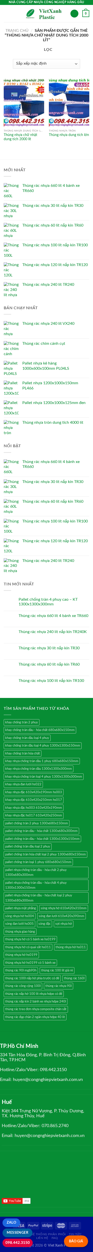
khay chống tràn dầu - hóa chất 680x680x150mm (40, 730)
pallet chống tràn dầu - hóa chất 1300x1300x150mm (42, 838)
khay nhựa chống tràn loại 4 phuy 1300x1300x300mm (43, 776)
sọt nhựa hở (63, 923)
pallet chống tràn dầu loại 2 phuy (27, 846)
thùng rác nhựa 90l (58, 985)
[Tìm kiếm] (74, 14)
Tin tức (75, 1234)
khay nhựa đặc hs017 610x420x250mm (33, 815)
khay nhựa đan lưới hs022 (23, 784)
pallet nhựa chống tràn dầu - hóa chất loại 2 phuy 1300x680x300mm (38, 898)
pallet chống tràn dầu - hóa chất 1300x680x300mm (41, 830)
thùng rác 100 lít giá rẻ (57, 970)
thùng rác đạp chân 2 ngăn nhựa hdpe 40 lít (35, 1017)
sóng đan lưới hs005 (19, 923)
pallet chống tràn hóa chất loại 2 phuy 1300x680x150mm (45, 854)
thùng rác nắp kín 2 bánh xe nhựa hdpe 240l (35, 1001)
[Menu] (7, 13)
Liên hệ (42, 1237)
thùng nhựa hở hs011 (71, 947)
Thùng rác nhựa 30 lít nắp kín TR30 (49, 648)
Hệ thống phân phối (48, 1234)
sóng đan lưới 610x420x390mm (61, 916)
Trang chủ (17, 31)
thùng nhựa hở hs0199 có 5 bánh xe (30, 962)
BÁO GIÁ (76, 1241)
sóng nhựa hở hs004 (19, 916)
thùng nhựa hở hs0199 (21, 954)
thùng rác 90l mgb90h (20, 970)
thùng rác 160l (74, 978)
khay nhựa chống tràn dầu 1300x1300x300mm (38, 768)
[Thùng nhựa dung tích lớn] (69, 102)
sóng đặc (44, 923)
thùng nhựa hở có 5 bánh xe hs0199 (30, 939)
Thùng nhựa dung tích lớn (69, 135)
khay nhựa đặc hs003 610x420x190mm (33, 807)
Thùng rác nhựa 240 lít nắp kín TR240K (53, 632)
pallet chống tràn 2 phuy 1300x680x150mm (36, 823)
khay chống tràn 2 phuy (21, 722)
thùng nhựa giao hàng (20, 931)
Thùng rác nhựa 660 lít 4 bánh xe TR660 (53, 616)
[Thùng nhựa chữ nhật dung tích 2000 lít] (24, 102)
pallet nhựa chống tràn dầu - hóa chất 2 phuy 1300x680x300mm (36, 872)
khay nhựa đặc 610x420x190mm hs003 (33, 792)
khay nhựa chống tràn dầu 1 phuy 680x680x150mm (41, 761)
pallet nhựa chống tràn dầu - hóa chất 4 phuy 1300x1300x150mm (36, 885)
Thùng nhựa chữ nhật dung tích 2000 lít (20, 137)
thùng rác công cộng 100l (23, 985)
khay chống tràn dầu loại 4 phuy (27, 737)
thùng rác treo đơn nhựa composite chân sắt (35, 1009)
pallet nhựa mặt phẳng (20, 908)
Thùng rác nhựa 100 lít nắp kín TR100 (51, 681)
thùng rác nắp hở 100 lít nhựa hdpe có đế (33, 993)
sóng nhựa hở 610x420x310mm (64, 908)
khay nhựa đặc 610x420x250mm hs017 (33, 799)
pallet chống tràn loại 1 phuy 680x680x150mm (38, 862)
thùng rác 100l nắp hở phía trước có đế (32, 978)
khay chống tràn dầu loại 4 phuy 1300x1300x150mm (42, 745)
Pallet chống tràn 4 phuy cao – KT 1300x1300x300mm (48, 601)
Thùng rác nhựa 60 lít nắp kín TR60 (49, 664)
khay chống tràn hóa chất (22, 753)
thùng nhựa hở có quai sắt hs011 (28, 947)
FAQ (55, 1237)
